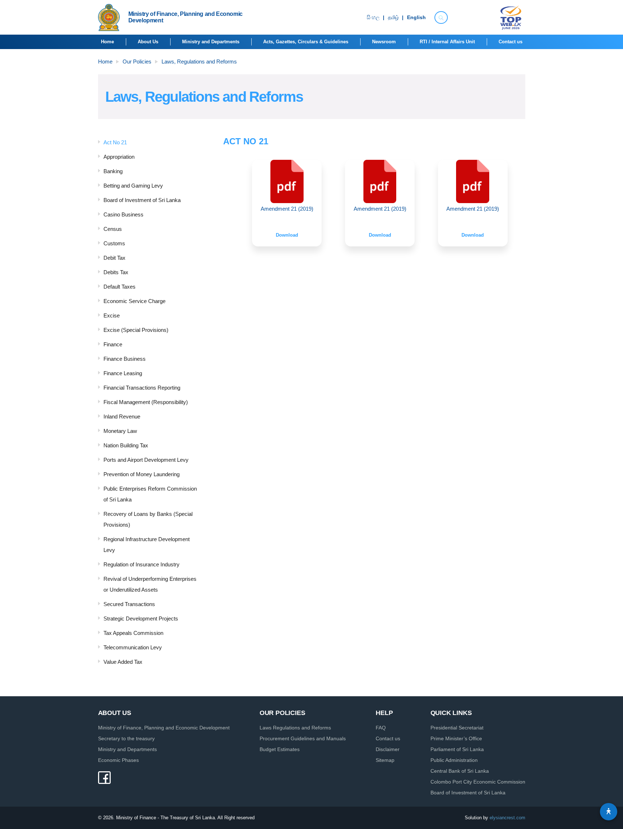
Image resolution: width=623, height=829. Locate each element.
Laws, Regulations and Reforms (199, 61)
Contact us (510, 41)
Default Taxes (119, 287)
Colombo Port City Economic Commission (477, 782)
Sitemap (385, 760)
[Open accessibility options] (608, 811)
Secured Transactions (129, 604)
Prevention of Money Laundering (141, 474)
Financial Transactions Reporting (141, 388)
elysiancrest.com (507, 817)
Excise (111, 315)
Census (112, 229)
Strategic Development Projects (140, 618)
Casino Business (123, 214)
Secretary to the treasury (126, 738)
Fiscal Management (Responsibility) (145, 402)
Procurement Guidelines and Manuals (303, 738)
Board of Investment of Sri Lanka (142, 200)
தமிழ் (393, 17)
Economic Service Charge (134, 301)
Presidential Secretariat (456, 728)
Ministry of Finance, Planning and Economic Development (164, 728)
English (416, 17)
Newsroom (384, 41)
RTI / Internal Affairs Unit (447, 41)
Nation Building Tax (125, 445)
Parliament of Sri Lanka (457, 749)
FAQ (381, 728)
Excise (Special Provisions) (135, 330)
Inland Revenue (121, 416)
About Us (148, 41)
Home (107, 41)
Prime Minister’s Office (456, 738)
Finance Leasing (122, 373)
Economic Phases (118, 760)
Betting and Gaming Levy (133, 186)
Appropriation (118, 157)
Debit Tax (114, 258)
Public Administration (454, 760)
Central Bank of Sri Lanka (459, 771)
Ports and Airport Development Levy (146, 460)
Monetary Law (120, 431)
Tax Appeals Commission (133, 633)
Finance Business (124, 359)
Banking (113, 171)
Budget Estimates (280, 749)
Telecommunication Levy (132, 647)
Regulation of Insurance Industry (141, 564)
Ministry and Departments (210, 41)
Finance (112, 344)
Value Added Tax (122, 662)
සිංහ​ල (373, 17)
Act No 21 (115, 142)
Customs (114, 243)
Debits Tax (115, 272)
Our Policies (137, 61)
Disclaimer (387, 749)
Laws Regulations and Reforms (295, 728)
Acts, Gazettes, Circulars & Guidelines (305, 41)
